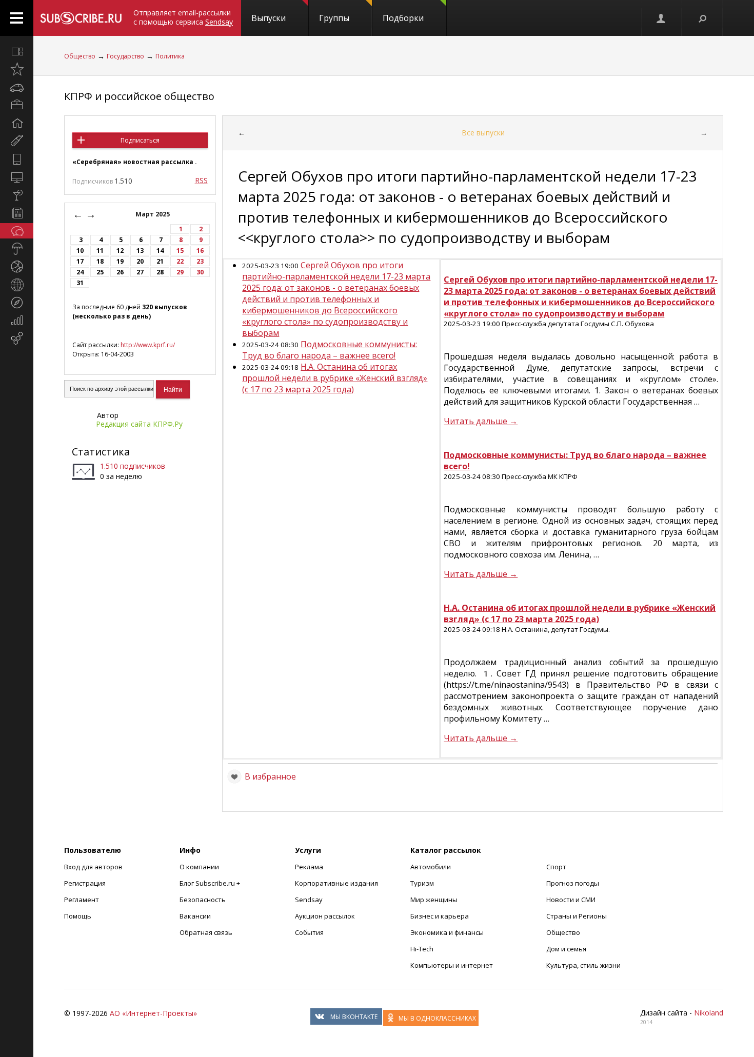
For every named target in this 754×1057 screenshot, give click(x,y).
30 (200, 272)
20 (140, 261)
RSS (201, 180)
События (309, 932)
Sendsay (309, 899)
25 (100, 272)
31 (80, 282)
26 (120, 272)
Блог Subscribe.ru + (211, 883)
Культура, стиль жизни (583, 965)
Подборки (403, 18)
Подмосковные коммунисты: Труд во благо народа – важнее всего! (329, 349)
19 (120, 261)
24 (80, 272)
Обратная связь (206, 932)
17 (80, 261)
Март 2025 (153, 214)
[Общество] (16, 230)
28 (160, 272)
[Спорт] (16, 266)
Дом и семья (566, 948)
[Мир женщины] (16, 141)
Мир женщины (434, 899)
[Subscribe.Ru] (80, 18)
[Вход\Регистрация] (661, 18)
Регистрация (85, 883)
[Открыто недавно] (16, 69)
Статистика (101, 451)
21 (160, 261)
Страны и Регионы (576, 916)
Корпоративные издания (336, 883)
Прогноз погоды (572, 883)
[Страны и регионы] (16, 284)
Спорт (556, 866)
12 (120, 250)
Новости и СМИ (571, 899)
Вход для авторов (93, 866)
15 (180, 250)
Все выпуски (483, 132)
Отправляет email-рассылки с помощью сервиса (183, 17)
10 (80, 250)
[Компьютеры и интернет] (16, 177)
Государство (125, 56)
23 (200, 261)
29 (180, 272)
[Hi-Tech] (16, 159)
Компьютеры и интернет (451, 965)
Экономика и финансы (447, 932)
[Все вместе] (16, 51)
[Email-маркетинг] (16, 338)
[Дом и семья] (16, 123)
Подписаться (140, 140)
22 (180, 261)
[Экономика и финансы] (16, 320)
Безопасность (203, 899)
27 (140, 272)
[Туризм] (16, 302)
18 (100, 261)
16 (200, 250)
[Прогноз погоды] (16, 248)
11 (100, 250)
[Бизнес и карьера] (16, 105)
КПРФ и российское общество (139, 96)
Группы (334, 18)
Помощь (77, 916)
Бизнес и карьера (439, 916)
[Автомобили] (16, 87)
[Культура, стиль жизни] (16, 195)
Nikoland (708, 1013)
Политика (170, 56)
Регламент (81, 899)
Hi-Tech (421, 948)
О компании (199, 866)
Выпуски (268, 18)
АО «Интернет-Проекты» (153, 1013)
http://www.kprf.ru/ (148, 345)
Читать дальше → (481, 421)
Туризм (422, 883)
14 (160, 250)
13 (140, 250)
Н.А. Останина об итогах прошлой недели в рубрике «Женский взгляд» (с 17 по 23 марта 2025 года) (334, 378)
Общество (79, 56)
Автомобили (430, 866)
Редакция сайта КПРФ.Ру (139, 424)
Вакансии (195, 916)
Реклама (309, 866)
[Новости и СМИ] (16, 213)
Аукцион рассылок (325, 916)
